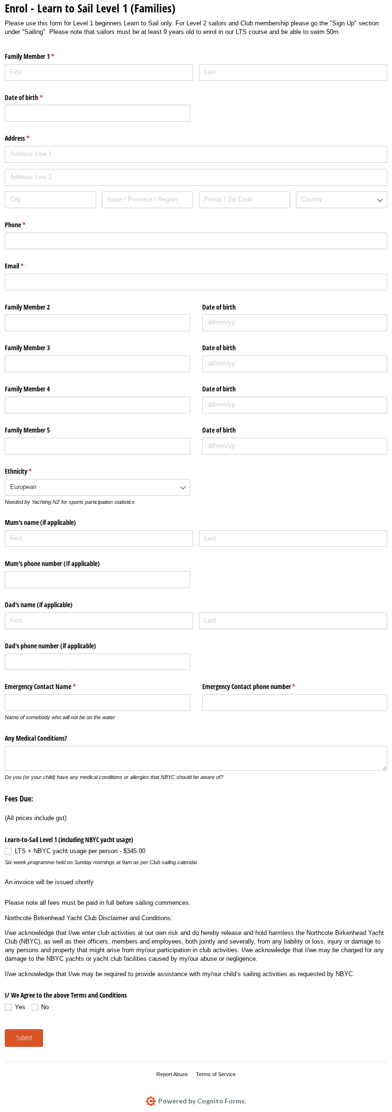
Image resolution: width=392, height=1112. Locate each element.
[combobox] (341, 199)
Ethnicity (29, 471)
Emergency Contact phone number (260, 686)
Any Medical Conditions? (36, 738)
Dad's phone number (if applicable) (50, 645)
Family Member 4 (27, 388)
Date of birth (35, 97)
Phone (26, 224)
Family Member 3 (27, 347)
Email (25, 265)
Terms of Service (216, 1074)
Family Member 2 (27, 306)
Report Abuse (172, 1074)
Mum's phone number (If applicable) (52, 563)
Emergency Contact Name (51, 686)
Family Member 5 (27, 429)
